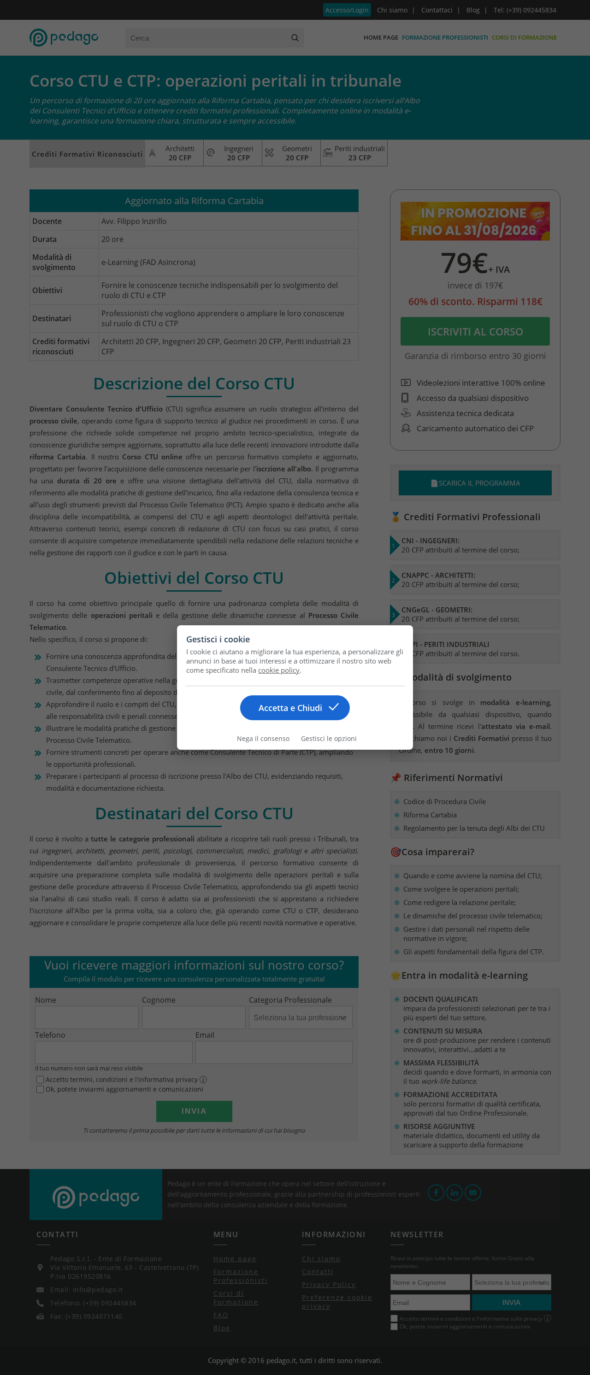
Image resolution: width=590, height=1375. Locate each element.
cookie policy (279, 670)
